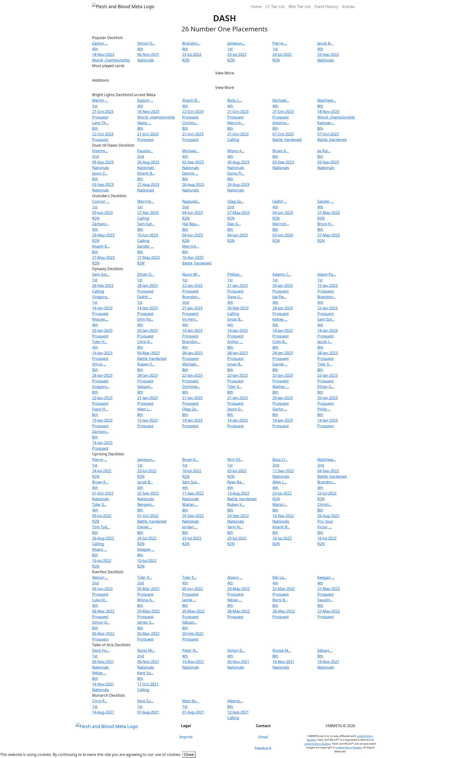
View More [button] (224, 73)
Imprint (186, 737)
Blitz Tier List (300, 6)
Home (256, 6)
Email (263, 737)
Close (189, 754)
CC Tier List (275, 6)
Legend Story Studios (317, 743)
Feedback (263, 748)
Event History (326, 6)
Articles (348, 6)
